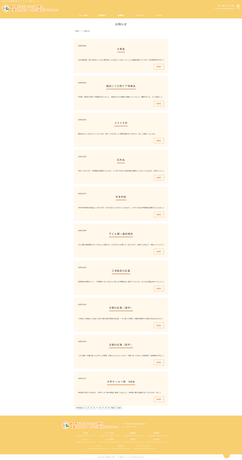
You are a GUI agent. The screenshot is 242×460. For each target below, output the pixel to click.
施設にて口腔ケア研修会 (121, 86)
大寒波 (121, 49)
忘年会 (121, 159)
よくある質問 (109, 439)
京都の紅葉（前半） (121, 344)
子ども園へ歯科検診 (121, 233)
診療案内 (121, 15)
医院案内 (102, 15)
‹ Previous (79, 408)
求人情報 (156, 439)
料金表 (133, 439)
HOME (77, 31)
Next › (113, 408)
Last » (119, 408)
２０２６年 (121, 123)
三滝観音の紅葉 (121, 270)
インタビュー (139, 15)
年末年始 (121, 196)
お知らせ (121, 446)
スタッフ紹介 (83, 15)
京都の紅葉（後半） (121, 307)
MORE (159, 66)
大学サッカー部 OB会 (121, 381)
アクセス (159, 15)
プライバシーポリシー (144, 446)
